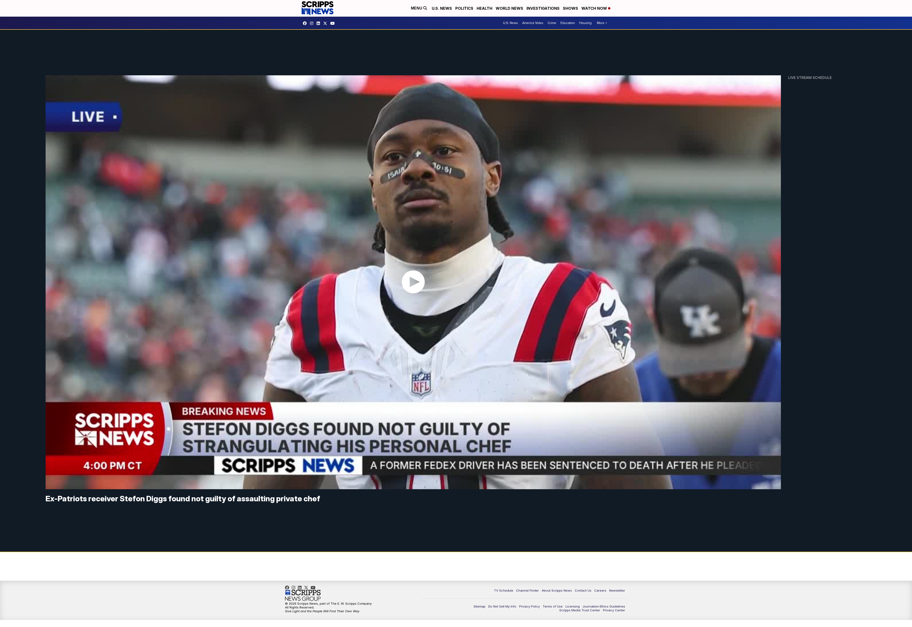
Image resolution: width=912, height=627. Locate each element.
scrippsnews (306, 23)
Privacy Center (614, 610)
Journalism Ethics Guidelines (604, 606)
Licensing (572, 606)
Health (484, 8)
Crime (552, 22)
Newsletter (617, 590)
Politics (464, 8)
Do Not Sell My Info (502, 606)
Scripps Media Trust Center (579, 610)
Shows (570, 8)
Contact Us (583, 590)
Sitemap (479, 606)
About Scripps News (557, 590)
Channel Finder (527, 590)
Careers (600, 590)
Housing (585, 22)
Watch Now (594, 8)
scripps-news (319, 23)
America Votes (532, 22)
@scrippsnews (333, 23)
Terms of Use (553, 606)
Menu (417, 8)
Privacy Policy (529, 606)
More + (602, 22)
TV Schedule (503, 590)
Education (567, 22)
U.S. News (442, 8)
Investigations (543, 8)
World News (509, 8)
